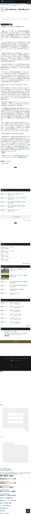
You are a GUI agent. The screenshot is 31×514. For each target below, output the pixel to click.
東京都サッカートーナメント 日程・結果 (8, 500)
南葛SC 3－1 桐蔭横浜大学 (15, 310)
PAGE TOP (15, 341)
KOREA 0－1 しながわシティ (15, 321)
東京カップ (18, 472)
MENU (29, 2)
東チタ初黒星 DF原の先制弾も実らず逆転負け (19, 281)
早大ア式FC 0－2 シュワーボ (15, 318)
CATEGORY (2, 363)
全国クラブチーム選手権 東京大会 (6, 497)
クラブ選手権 (13, 474)
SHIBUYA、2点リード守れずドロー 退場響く (18, 275)
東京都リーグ (2, 472)
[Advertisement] (15, 15)
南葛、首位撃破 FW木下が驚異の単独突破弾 (18, 285)
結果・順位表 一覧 (3, 508)
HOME (1, 357)
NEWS (1, 360)
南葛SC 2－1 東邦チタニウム (15, 302)
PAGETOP (2, 368)
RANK (1, 365)
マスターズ (18, 474)
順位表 (3, 163)
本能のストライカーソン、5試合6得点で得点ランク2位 (15, 155)
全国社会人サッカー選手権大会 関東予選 (8, 495)
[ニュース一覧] (27, 220)
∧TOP (28, 511)
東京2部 (10, 472)
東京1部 (7, 472)
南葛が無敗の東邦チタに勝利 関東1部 (17, 289)
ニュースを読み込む (16, 216)
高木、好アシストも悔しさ (15, 293)
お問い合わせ (2, 510)
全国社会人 (27, 472)
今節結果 (1, 481)
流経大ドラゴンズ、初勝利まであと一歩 (18, 269)
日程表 (7, 163)
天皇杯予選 (22, 472)
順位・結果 (8, 468)
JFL (14, 472)
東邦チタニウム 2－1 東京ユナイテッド (17, 306)
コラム (21, 474)
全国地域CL (5, 474)
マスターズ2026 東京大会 (5, 505)
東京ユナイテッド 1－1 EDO (15, 314)
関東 (13, 472)
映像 (4, 468)
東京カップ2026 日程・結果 (5, 503)
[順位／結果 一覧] (26, 263)
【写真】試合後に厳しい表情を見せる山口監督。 (13, 133)
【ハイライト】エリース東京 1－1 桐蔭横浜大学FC (14, 157)
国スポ (9, 474)
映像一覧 (28, 325)
